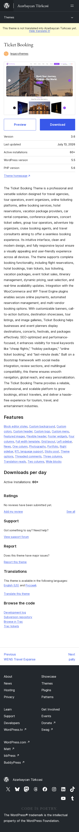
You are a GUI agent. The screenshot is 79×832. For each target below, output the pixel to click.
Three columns (52, 456)
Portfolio (52, 446)
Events (46, 716)
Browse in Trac (13, 621)
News (7, 446)
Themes (9, 17)
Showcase (48, 676)
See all (71, 511)
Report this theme (15, 562)
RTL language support (29, 451)
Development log (15, 612)
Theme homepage (15, 175)
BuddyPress (14, 762)
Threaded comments (28, 456)
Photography (37, 446)
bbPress (11, 755)
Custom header (23, 431)
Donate (48, 723)
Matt (9, 749)
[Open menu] (73, 5)
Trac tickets (11, 626)
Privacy (9, 697)
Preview (20, 124)
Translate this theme (17, 593)
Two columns (36, 461)
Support (9, 716)
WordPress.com (17, 742)
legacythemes (19, 53)
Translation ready (15, 461)
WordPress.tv (15, 730)
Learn (8, 709)
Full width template (28, 441)
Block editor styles (16, 426)
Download (57, 124)
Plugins (46, 690)
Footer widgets (57, 436)
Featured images (14, 436)
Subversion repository (18, 617)
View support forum (16, 536)
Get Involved (50, 709)
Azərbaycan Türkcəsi (27, 780)
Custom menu (60, 431)
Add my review (13, 511)
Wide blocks (54, 461)
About (8, 676)
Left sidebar (64, 441)
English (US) (11, 585)
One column (20, 446)
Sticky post (52, 451)
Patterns (47, 697)
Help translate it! (39, 30)
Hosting (9, 690)
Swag (47, 730)
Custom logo (42, 431)
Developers (12, 723)
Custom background (42, 426)
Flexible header (36, 436)
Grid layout (48, 441)
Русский (31, 585)
